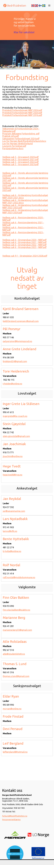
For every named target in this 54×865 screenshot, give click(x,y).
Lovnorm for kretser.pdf (14, 146)
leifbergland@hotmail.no (15, 752)
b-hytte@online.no (12, 551)
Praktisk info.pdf (10, 136)
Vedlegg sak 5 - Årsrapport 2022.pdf (20, 162)
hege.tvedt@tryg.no (12, 475)
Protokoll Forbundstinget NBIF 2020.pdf (22, 112)
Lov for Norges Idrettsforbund (17, 143)
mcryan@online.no (12, 708)
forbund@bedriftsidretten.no (14, 816)
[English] (36, 5)
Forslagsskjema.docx (12, 148)
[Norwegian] (33, 5)
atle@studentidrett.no (14, 654)
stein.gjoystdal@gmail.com (16, 436)
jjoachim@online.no (13, 456)
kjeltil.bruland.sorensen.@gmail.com (21, 321)
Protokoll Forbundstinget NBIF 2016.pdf (22, 115)
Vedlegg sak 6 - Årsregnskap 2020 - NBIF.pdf (24, 240)
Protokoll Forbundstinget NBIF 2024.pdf (22, 110)
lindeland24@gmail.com (15, 361)
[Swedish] (44, 5)
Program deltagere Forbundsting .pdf (20, 133)
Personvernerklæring (11, 819)
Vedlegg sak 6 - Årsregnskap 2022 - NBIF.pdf (24, 245)
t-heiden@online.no (12, 383)
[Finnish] (40, 5)
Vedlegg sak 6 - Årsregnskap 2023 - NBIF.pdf (24, 247)
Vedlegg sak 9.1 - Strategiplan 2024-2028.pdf (24, 256)
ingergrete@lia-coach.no (15, 416)
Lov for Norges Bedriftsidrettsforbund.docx (24, 141)
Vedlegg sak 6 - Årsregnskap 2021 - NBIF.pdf (24, 242)
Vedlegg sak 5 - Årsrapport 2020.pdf (20, 157)
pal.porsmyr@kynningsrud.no (17, 341)
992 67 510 (8, 650)
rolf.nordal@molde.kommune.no (19, 577)
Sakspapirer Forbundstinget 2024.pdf (20, 138)
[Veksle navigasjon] (49, 5)
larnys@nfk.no (10, 531)
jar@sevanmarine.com (14, 511)
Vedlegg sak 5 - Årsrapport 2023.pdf (20, 164)
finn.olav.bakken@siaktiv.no (16, 610)
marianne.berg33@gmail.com (17, 630)
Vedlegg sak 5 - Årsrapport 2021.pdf (20, 159)
